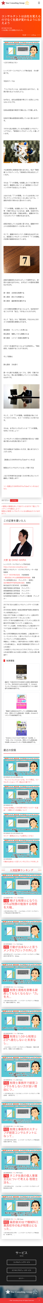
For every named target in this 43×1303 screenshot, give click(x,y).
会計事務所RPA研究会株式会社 (14, 583)
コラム (14, 500)
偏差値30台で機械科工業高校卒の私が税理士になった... (21, 1225)
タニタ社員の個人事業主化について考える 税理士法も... (21, 1179)
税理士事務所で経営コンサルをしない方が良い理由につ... (21, 1086)
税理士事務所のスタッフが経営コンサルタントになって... (21, 1132)
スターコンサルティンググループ (15, 3)
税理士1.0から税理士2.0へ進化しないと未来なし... (20, 1040)
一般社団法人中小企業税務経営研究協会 (17, 577)
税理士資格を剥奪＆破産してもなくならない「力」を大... (21, 993)
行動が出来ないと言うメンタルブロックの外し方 (21, 861)
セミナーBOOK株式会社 (12, 575)
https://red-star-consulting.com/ (15, 567)
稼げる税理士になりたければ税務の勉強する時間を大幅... (21, 904)
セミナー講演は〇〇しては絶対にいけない (19, 836)
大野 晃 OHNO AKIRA (15, 560)
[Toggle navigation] (39, 3)
